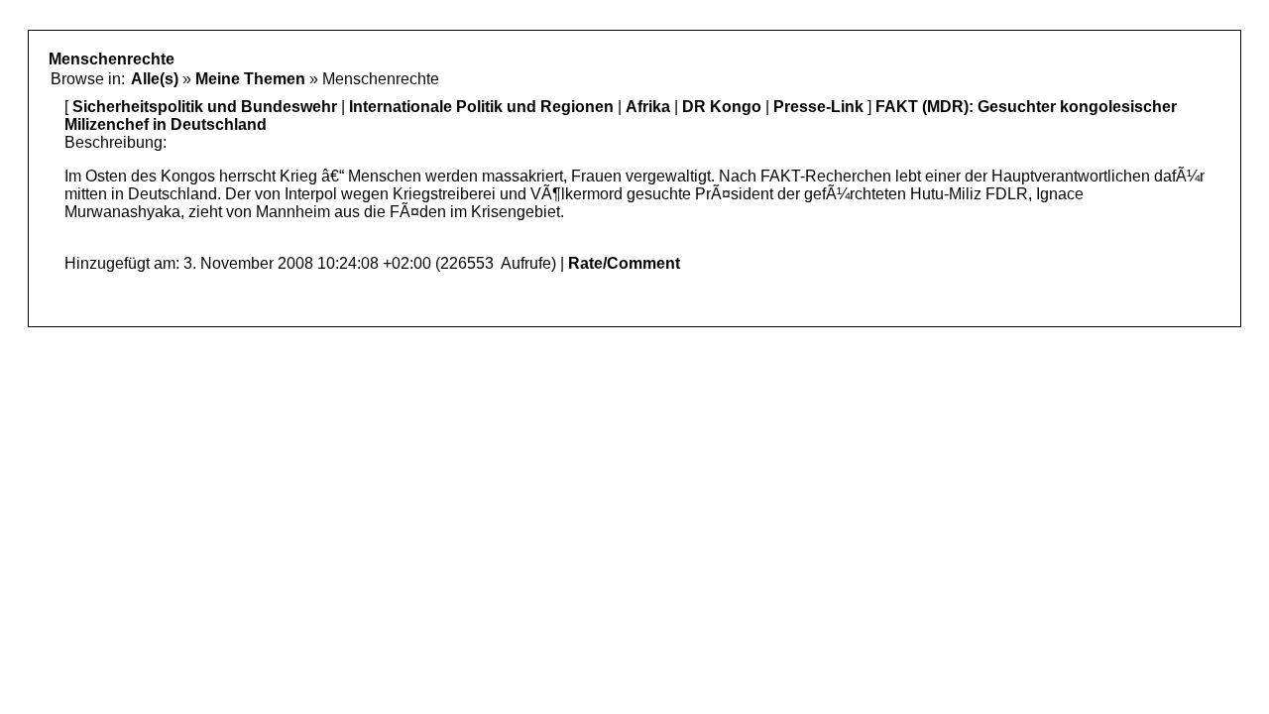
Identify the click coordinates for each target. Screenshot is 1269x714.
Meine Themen (250, 78)
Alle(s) (154, 78)
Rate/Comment (624, 263)
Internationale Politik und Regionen (481, 106)
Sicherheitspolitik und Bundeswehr (204, 106)
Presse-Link (818, 106)
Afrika (648, 106)
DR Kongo (721, 106)
